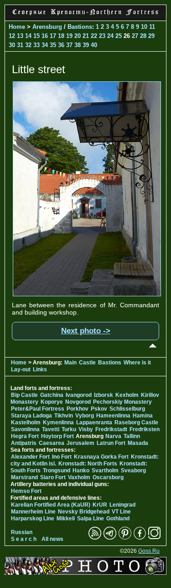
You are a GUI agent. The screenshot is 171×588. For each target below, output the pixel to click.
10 (144, 26)
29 (151, 35)
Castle (87, 362)
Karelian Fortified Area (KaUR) (50, 505)
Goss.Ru (149, 551)
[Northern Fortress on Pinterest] (125, 538)
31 (20, 45)
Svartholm (105, 470)
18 (61, 35)
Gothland (118, 518)
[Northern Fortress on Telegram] (110, 538)
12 (12, 35)
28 (143, 35)
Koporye (52, 402)
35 (53, 45)
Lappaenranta (94, 422)
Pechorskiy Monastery (122, 402)
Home (17, 26)
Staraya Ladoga (31, 415)
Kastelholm (26, 422)
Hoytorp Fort (57, 436)
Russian (21, 532)
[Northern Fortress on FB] (140, 538)
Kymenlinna (58, 422)
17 (53, 35)
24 (110, 35)
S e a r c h (23, 539)
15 (36, 35)
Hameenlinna (113, 415)
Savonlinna (25, 429)
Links (40, 369)
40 (94, 45)
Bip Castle (24, 395)
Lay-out (21, 369)
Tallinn (132, 436)
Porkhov (77, 409)
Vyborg (84, 415)
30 (12, 45)
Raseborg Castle (136, 422)
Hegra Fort (25, 436)
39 (86, 45)
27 (135, 35)
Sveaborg (133, 470)
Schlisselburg (127, 409)
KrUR (100, 505)
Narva (113, 436)
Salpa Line (90, 518)
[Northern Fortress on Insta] (154, 538)
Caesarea (51, 443)
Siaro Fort (53, 477)
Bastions (79, 26)
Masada (138, 443)
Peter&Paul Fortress (37, 409)
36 (61, 45)
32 (28, 45)
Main (70, 362)
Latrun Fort (111, 443)
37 (69, 45)
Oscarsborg (108, 477)
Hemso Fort (26, 491)
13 (20, 35)
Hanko (81, 470)
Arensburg (47, 26)
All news (52, 539)
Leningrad (122, 505)
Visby (85, 429)
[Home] (85, 15)
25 (118, 35)
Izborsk (103, 395)
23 (102, 35)
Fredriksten (145, 429)
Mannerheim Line (33, 511)
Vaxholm (79, 477)
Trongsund (56, 470)
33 (36, 45)
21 (86, 35)
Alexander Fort (30, 457)
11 (152, 26)
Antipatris (23, 443)
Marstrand (24, 477)
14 (28, 35)
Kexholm (127, 395)
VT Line (121, 511)
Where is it (137, 362)
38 (77, 45)
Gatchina (51, 395)
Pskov (99, 409)
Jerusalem (80, 443)
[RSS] (94, 538)
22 (94, 35)
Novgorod (78, 402)
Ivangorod (79, 395)
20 (77, 35)
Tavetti (50, 429)
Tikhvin (63, 415)
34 (44, 45)
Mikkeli (66, 518)
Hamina (143, 415)
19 (69, 35)
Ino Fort (62, 457)
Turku (69, 429)
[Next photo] (87, 294)
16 (44, 35)
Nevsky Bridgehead (83, 511)
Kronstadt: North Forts (88, 463)
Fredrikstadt (111, 429)
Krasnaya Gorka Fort (101, 457)
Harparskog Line (32, 518)
